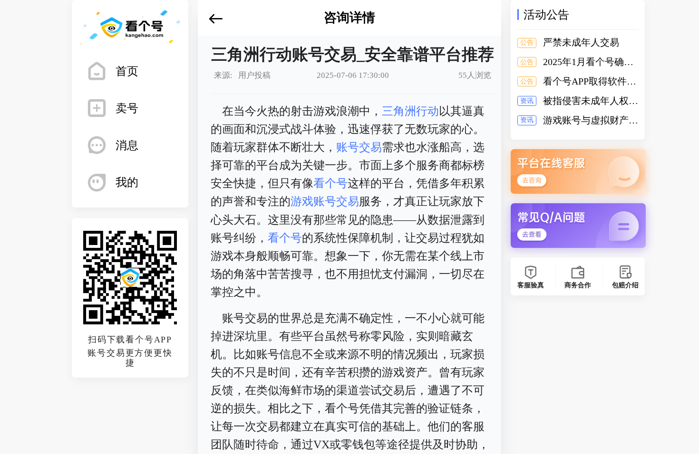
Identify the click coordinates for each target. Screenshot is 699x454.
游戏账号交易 (325, 201)
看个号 (330, 183)
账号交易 (359, 147)
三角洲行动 (410, 111)
